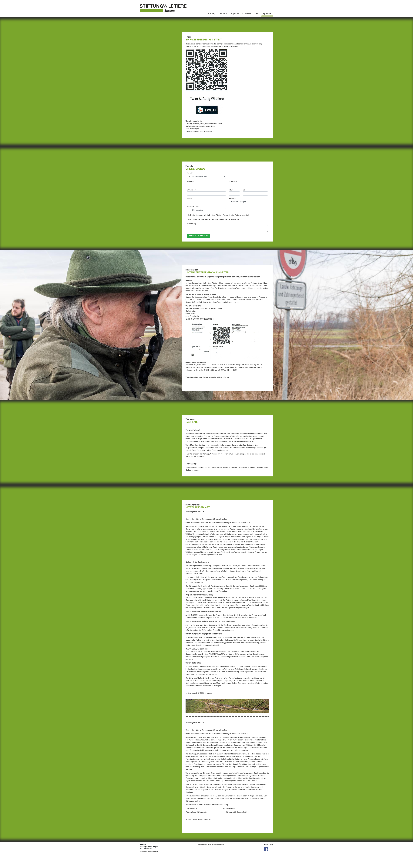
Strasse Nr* (191, 190)
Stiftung (212, 14)
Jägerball (234, 14)
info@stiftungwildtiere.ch (149, 852)
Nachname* (233, 182)
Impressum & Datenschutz (207, 844)
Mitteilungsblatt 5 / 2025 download (199, 693)
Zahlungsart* (234, 198)
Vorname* (191, 182)
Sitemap (221, 844)
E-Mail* (190, 198)
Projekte (223, 14)
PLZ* (231, 190)
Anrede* (190, 173)
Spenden (267, 14)
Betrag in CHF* (193, 207)
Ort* (244, 190)
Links (257, 14)
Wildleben (246, 14)
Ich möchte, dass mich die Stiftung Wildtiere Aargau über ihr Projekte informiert (219, 215)
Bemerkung (191, 224)
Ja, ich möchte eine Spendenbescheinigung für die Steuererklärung (214, 220)
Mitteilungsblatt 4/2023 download (198, 819)
